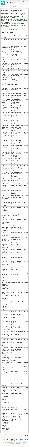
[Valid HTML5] (23, 442)
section (9, 14)
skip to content (25, 1)
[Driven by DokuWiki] (17, 443)
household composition (12, 29)
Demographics (15, 14)
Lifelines (8, 17)
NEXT (8, 26)
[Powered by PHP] (17, 442)
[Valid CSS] (11, 443)
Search (13, 6)
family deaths (16, 19)
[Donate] (11, 442)
